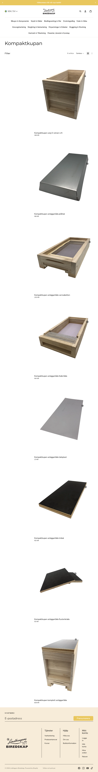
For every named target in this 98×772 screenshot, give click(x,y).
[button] (80, 53)
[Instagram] (83, 768)
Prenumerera (83, 718)
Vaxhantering (49, 736)
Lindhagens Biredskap (17, 768)
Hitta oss (66, 736)
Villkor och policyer (49, 768)
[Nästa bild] (95, 2)
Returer (85, 756)
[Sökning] (80, 11)
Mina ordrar (84, 751)
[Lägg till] (89, 127)
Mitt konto (84, 745)
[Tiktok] (91, 768)
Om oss (66, 739)
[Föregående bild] (2, 2)
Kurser (47, 743)
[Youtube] (87, 768)
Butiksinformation (69, 743)
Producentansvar (51, 739)
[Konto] (85, 11)
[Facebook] (79, 768)
